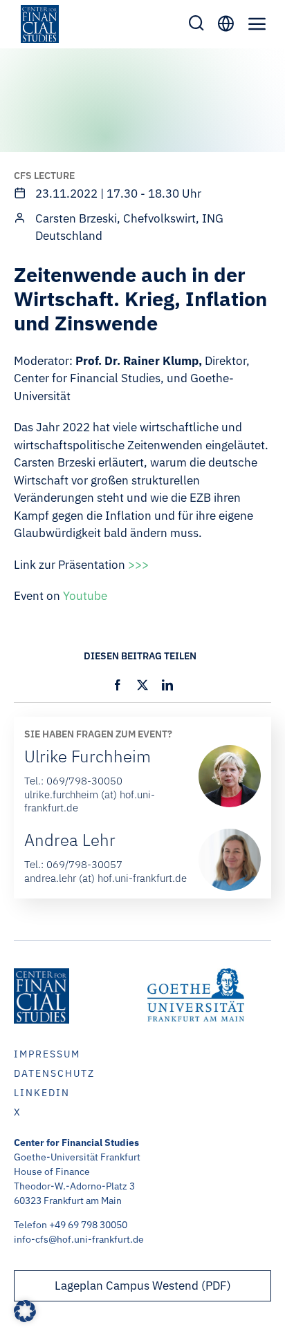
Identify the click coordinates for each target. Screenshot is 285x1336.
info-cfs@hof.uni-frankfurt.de (79, 1239)
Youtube (85, 595)
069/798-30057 (84, 864)
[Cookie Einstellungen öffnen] (25, 1318)
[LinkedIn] (167, 685)
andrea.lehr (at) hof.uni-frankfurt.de (105, 878)
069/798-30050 (84, 780)
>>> (138, 564)
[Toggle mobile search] (196, 23)
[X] (142, 685)
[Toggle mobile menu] (257, 23)
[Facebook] (117, 685)
